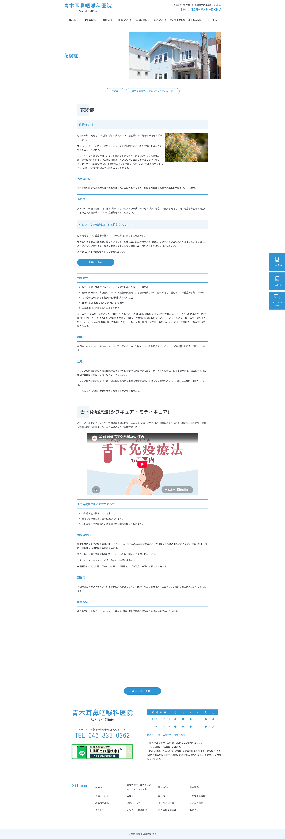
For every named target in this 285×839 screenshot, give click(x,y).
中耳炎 (130, 796)
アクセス (212, 19)
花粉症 (115, 91)
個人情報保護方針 (167, 810)
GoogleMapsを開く (142, 691)
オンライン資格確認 (137, 810)
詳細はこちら (95, 262)
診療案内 (107, 19)
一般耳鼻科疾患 (197, 796)
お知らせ (194, 810)
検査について (160, 19)
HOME (72, 19)
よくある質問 (195, 19)
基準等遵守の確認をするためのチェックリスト (140, 787)
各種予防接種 (102, 803)
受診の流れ (90, 19)
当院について (125, 19)
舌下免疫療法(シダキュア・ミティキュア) (153, 91)
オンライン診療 (177, 19)
